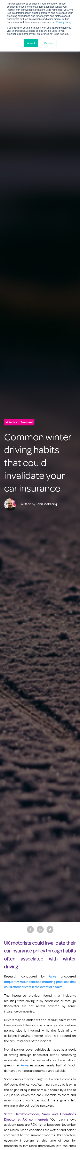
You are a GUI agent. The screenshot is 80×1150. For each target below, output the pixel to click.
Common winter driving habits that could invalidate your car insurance (37, 462)
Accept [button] (31, 43)
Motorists (19, 422)
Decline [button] (48, 43)
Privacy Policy (63, 22)
